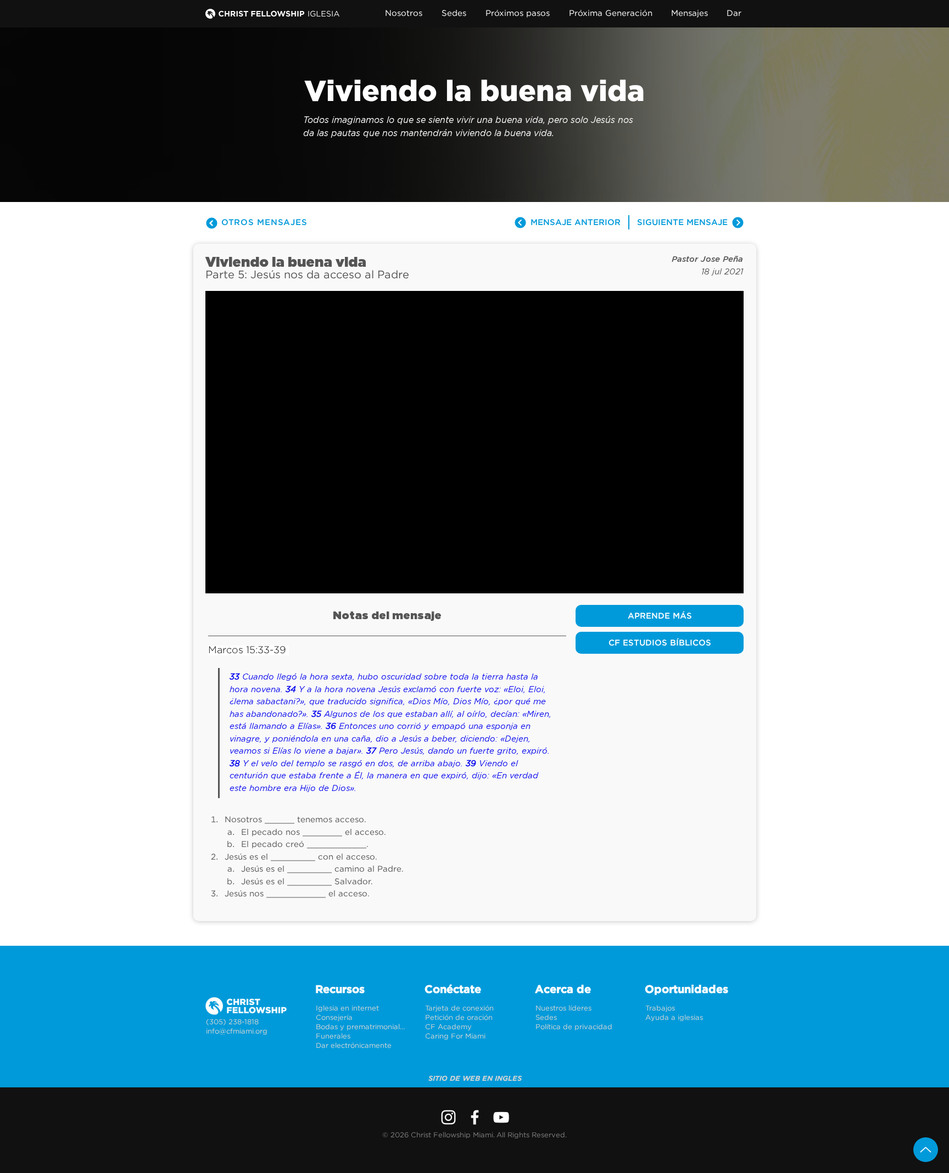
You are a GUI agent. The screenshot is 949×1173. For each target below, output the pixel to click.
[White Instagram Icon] (448, 1117)
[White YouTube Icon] (501, 1117)
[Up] (925, 1149)
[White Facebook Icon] (474, 1117)
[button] (406, 13)
